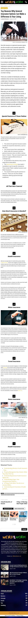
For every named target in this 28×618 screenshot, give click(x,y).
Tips (2, 603)
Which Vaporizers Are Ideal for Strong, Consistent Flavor (14, 518)
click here (20, 390)
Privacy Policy (19, 615)
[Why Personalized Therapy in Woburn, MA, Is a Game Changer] (5, 575)
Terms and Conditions (10, 615)
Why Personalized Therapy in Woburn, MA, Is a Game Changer (18, 573)
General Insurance (8, 493)
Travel (12, 494)
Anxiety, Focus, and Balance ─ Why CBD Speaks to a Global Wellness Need (4, 519)
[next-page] (15, 524)
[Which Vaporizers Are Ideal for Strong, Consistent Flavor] (14, 514)
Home (2, 5)
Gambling (3, 605)
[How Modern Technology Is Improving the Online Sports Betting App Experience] (5, 582)
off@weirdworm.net (16, 556)
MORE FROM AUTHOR (19, 508)
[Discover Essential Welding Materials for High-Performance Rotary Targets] (5, 567)
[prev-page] (13, 524)
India (22, 493)
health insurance (4, 262)
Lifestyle (5, 5)
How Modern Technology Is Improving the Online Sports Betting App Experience (18, 581)
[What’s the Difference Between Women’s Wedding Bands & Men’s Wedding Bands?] (23, 514)
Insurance (4, 494)
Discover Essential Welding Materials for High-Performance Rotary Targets (18, 565)
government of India (12, 164)
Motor (8, 494)
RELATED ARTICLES (8, 508)
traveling (5, 367)
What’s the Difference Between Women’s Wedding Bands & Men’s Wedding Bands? (23, 519)
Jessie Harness (5, 19)
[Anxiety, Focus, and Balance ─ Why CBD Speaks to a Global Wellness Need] (5, 514)
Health (15, 493)
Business (3, 596)
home (19, 493)
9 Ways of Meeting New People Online (22, 502)
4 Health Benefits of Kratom (6, 502)
